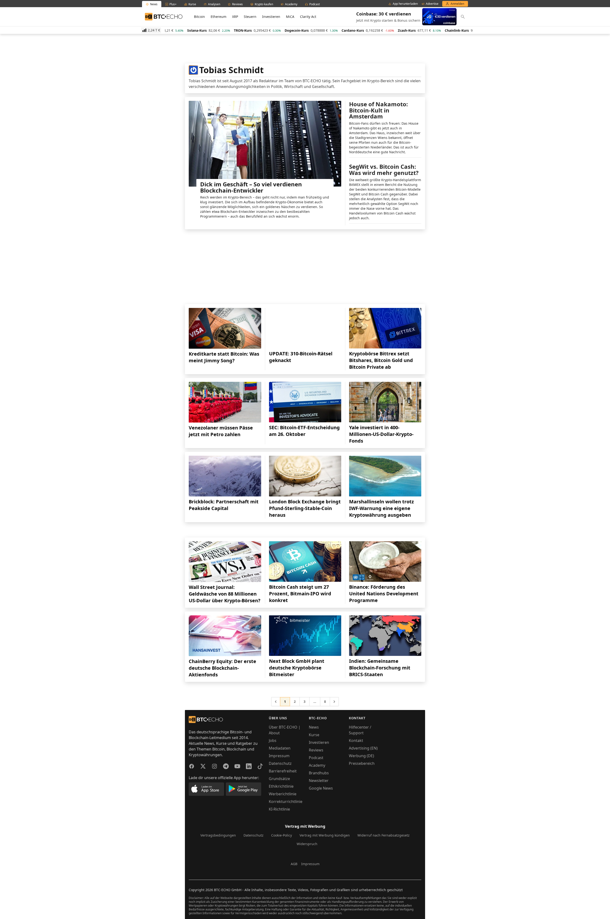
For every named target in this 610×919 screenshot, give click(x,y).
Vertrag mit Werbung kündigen (325, 835)
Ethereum (218, 16)
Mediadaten (279, 748)
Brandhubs (319, 773)
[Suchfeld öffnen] (462, 16)
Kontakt (356, 740)
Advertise (432, 4)
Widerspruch (307, 844)
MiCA (290, 16)
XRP (235, 16)
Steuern (250, 16)
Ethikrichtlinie (281, 786)
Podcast (316, 757)
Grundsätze (279, 778)
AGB (294, 864)
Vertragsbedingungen (218, 835)
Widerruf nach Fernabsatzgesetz (383, 835)
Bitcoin (199, 16)
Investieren (271, 16)
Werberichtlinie (282, 793)
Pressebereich (362, 763)
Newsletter (319, 780)
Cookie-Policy (281, 835)
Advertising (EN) (363, 748)
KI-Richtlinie (279, 809)
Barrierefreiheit (283, 771)
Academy (317, 765)
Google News (321, 788)
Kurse (314, 734)
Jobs (272, 740)
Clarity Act (308, 16)
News (314, 727)
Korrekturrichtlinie (285, 801)
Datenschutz (280, 763)
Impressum (279, 755)
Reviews (316, 750)
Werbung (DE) (361, 755)
